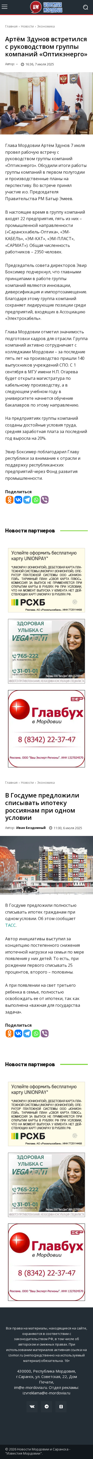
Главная (11, 26)
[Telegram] (27, 500)
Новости (27, 26)
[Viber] (45, 500)
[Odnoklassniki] (9, 500)
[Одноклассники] (61, 1406)
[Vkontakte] (18, 500)
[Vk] (32, 1406)
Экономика (46, 26)
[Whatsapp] (36, 500)
